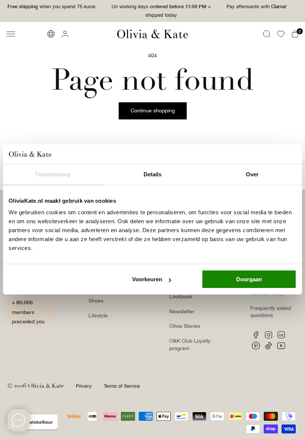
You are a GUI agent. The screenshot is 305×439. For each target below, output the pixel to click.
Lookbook (180, 296)
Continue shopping (153, 110)
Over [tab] (252, 174)
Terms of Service (122, 386)
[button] (11, 34)
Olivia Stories (184, 326)
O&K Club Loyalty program (190, 344)
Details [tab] (153, 174)
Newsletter (182, 311)
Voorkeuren (147, 279)
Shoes (96, 301)
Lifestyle (98, 315)
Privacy (84, 386)
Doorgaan (249, 279)
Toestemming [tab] (52, 174)
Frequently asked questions (270, 311)
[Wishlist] (281, 34)
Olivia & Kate (46, 386)
